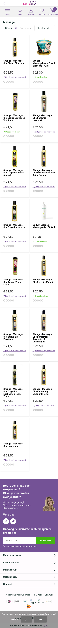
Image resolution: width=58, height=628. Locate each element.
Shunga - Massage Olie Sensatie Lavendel (42, 118)
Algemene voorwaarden (18, 594)
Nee (40, 619)
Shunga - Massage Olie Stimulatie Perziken (13, 336)
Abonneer (45, 540)
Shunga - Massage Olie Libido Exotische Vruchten (14, 118)
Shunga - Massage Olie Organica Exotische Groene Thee (13, 393)
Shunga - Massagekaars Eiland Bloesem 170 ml (44, 63)
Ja (26, 619)
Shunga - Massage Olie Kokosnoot (13, 444)
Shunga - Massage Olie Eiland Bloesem (13, 62)
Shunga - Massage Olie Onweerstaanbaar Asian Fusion (44, 172)
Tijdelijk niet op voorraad (14, 77)
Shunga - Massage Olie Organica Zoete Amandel (13, 172)
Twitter (13, 521)
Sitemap (49, 594)
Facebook (6, 521)
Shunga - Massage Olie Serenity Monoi (43, 280)
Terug (4, 3)
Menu (7, 15)
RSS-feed (38, 594)
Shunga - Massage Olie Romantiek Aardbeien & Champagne (42, 338)
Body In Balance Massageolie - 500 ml (44, 226)
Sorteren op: (26, 28)
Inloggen (31, 14)
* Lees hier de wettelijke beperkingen (20, 546)
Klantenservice (10, 507)
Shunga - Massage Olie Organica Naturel (14, 226)
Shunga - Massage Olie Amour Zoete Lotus (13, 282)
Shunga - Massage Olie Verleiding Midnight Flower (42, 391)
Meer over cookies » (30, 625)
